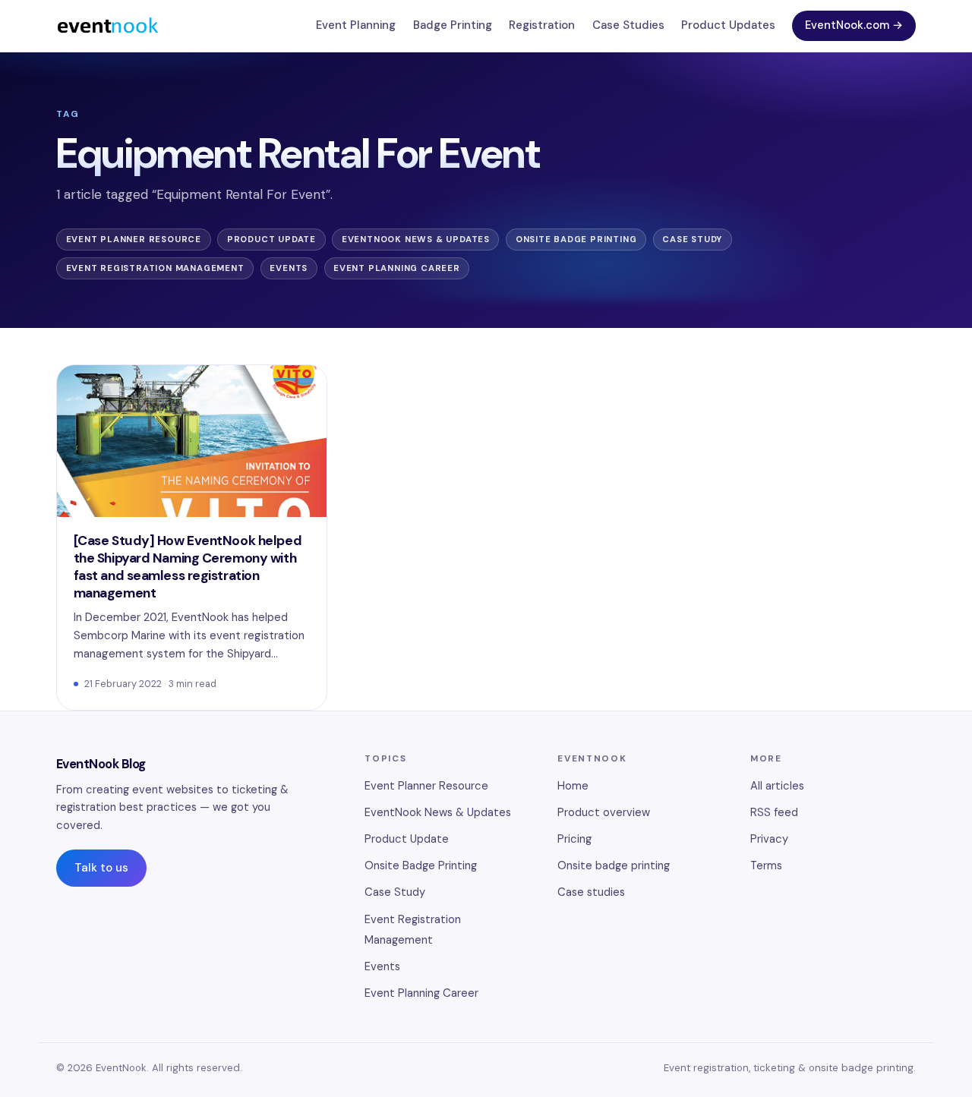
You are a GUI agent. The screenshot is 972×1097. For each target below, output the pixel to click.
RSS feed (774, 812)
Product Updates (728, 25)
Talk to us (101, 867)
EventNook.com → (854, 25)
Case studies (591, 892)
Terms (766, 865)
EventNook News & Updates (416, 239)
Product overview (603, 812)
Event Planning (356, 25)
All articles (777, 785)
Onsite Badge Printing (576, 239)
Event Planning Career (396, 268)
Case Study (692, 239)
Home (573, 785)
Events (289, 268)
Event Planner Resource (134, 239)
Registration (542, 25)
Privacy (769, 838)
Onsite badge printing (613, 865)
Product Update (271, 239)
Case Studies (628, 25)
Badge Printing (452, 25)
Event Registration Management (155, 268)
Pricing (574, 838)
